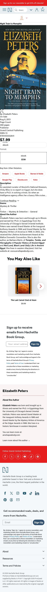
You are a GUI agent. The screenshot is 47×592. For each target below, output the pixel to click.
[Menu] (4, 9)
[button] (23, 111)
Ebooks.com (23, 179)
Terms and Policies (12, 565)
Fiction (3, 211)
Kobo (35, 179)
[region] (23, 286)
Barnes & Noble (36, 173)
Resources (8, 558)
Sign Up (35, 344)
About (5, 551)
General (33, 211)
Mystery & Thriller (8, 206)
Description (5, 183)
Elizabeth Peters (10, 113)
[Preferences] (31, 10)
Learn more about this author (15, 440)
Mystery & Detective (18, 211)
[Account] (37, 10)
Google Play (7, 179)
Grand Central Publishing (11, 130)
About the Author (8, 214)
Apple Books (19, 173)
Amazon (5, 173)
